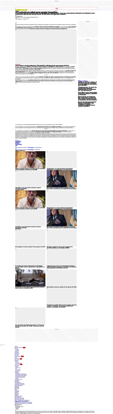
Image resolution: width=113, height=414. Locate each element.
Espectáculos (18, 363)
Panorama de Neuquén (20, 374)
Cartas (16, 378)
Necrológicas (18, 397)
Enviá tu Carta (18, 379)
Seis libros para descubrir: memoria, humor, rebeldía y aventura (28, 188)
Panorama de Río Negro (21, 375)
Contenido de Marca (19, 384)
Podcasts (17, 381)
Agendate (18, 358)
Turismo (17, 354)
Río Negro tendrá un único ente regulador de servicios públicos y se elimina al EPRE (60, 247)
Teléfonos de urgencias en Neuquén (23, 403)
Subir (17, 408)
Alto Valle (17, 388)
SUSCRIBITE (21, 10)
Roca (16, 389)
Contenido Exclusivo (19, 383)
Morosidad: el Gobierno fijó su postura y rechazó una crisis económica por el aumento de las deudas (62, 188)
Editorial (17, 373)
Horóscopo (18, 367)
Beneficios (17, 405)
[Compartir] (1, 344)
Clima (16, 366)
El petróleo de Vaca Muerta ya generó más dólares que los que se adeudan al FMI (29, 287)
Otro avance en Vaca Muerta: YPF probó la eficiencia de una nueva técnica (42, 65)
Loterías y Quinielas (19, 398)
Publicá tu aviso (18, 396)
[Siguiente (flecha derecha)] (1, 345)
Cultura (16, 361)
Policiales (17, 380)
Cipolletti (17, 391)
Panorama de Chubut (20, 376)
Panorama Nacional (20, 377)
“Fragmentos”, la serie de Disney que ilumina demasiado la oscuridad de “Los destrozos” (60, 169)
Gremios (17, 349)
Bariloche (17, 390)
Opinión (16, 372)
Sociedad (17, 365)
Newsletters (19, 356)
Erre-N (17, 362)
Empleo (16, 395)
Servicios (17, 355)
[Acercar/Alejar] (4, 344)
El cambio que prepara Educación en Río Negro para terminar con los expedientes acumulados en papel (30, 267)
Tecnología (18, 369)
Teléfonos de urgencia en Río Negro (23, 402)
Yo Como (17, 370)
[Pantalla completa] (3, 344)
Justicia (17, 350)
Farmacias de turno (19, 399)
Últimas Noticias (20, 347)
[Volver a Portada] (56, 8)
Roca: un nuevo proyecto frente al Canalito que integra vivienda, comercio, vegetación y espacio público (87, 104)
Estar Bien (18, 364)
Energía (17, 11)
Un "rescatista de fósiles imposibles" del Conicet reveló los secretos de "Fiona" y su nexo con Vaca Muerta (29, 326)
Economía (17, 353)
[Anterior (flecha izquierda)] (0, 345)
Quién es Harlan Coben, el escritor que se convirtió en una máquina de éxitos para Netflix (30, 169)
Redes (16, 357)
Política (16, 348)
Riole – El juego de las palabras (22, 400)
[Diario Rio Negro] (15, 410)
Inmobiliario (17, 382)
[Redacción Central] (15, 15)
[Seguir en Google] (15, 25)
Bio (16, 368)
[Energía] (56, 10)
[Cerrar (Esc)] (0, 344)
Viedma (16, 392)
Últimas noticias (83, 81)
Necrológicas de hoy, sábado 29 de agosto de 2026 (30, 247)
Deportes (17, 360)
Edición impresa (18, 385)
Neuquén (17, 387)
